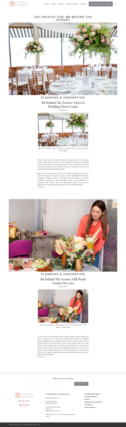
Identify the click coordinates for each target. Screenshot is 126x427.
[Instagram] (24, 405)
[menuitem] (46, 4)
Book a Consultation (90, 407)
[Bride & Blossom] (24, 396)
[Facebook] (20, 405)
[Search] (115, 4)
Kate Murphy (63, 110)
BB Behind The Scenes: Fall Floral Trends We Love (63, 281)
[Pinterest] (27, 405)
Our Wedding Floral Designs (92, 394)
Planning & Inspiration (63, 97)
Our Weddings (88, 404)
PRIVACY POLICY (36, 424)
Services (87, 399)
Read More (41, 187)
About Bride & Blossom (91, 396)
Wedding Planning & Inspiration (93, 402)
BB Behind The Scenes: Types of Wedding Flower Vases (63, 105)
